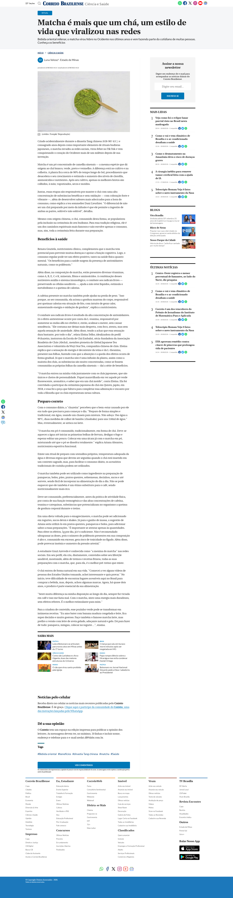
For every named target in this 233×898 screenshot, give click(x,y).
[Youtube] (200, 5)
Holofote (28, 822)
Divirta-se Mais (96, 805)
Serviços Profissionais (126, 853)
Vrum (152, 781)
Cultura (59, 807)
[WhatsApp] (180, 5)
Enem (58, 800)
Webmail (90, 800)
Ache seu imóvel (124, 786)
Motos (151, 807)
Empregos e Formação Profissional (131, 846)
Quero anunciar (124, 835)
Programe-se (92, 814)
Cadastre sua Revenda (157, 818)
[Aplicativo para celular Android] (189, 857)
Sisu (57, 815)
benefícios (65, 753)
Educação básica (62, 786)
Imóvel (122, 781)
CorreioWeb (94, 781)
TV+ (88, 824)
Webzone (90, 797)
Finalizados (60, 850)
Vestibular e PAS (62, 811)
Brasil (27, 797)
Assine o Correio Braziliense (36, 857)
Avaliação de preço (156, 800)
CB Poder (183, 793)
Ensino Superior (62, 790)
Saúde (115, 753)
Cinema (90, 810)
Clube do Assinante (32, 853)
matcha (105, 753)
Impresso (31, 834)
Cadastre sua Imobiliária (127, 825)
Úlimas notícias (123, 800)
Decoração (122, 811)
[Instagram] (195, 5)
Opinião (28, 818)
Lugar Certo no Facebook (127, 818)
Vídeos (151, 804)
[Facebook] (185, 5)
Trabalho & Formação (64, 793)
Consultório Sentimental (96, 790)
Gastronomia (92, 793)
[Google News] (205, 5)
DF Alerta (183, 786)
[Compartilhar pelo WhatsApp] (185, 129)
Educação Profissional (64, 818)
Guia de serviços (124, 804)
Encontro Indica (185, 817)
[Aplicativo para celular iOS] (189, 848)
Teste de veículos (155, 797)
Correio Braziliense (37, 781)
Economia (29, 800)
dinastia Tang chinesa (86, 753)
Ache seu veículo (155, 786)
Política (28, 793)
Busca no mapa (123, 793)
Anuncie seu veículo (156, 790)
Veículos (121, 842)
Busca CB (29, 850)
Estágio (59, 797)
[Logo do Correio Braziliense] (63, 3)
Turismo (28, 829)
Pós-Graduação (62, 822)
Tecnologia (29, 825)
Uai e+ (181, 834)
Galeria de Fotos (124, 815)
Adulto (120, 850)
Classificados (126, 830)
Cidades (28, 790)
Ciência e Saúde (97, 4)
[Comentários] (3, 423)
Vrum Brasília (184, 797)
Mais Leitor (91, 828)
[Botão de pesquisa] (38, 3)
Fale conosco (61, 825)
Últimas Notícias (62, 804)
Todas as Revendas (156, 815)
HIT (88, 821)
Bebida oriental (48, 753)
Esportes (28, 811)
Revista (182, 810)
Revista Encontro (190, 801)
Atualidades (184, 814)
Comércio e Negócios (126, 857)
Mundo (28, 804)
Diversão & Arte (31, 807)
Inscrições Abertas (63, 846)
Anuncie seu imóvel (125, 790)
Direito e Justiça (31, 842)
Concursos (63, 830)
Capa (27, 786)
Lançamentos (123, 797)
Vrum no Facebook (156, 811)
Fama (89, 786)
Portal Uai (183, 831)
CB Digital (29, 846)
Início (41, 53)
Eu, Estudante (65, 781)
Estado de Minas (185, 827)
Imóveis (121, 839)
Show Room (122, 807)
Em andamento (62, 842)
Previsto (59, 839)
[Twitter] (190, 5)
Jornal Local (184, 790)
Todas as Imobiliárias (126, 822)
